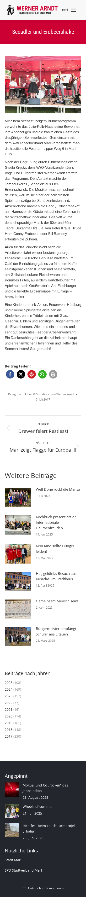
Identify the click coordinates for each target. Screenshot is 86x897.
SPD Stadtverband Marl (23, 870)
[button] (10, 374)
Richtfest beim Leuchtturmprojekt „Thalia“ (50, 828)
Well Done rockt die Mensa (58, 489)
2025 (8, 682)
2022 (8, 702)
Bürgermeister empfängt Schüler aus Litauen (56, 631)
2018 (8, 729)
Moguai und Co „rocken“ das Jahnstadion (45, 788)
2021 (8, 709)
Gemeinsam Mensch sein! (57, 601)
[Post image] (18, 497)
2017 (8, 736)
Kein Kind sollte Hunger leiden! (55, 548)
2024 (8, 689)
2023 (8, 696)
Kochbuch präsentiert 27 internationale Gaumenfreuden (56, 522)
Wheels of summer (38, 806)
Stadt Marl (13, 860)
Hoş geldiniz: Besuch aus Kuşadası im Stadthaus (56, 576)
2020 (8, 716)
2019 (8, 723)
